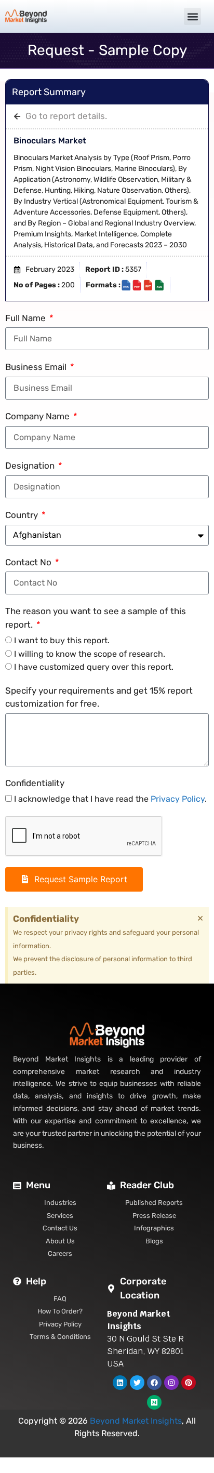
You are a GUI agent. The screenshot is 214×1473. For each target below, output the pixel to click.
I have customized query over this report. (93, 667)
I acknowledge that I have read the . (110, 799)
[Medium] (154, 1402)
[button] (192, 16)
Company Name (38, 416)
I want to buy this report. (62, 640)
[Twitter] (137, 1382)
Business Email (37, 367)
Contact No (29, 562)
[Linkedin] (120, 1382)
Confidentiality (34, 783)
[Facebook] (154, 1382)
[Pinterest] (188, 1382)
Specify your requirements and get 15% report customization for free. (99, 697)
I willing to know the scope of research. (89, 654)
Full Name (26, 318)
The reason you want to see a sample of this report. (95, 618)
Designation (31, 465)
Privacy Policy (178, 799)
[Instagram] (171, 1382)
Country (22, 515)
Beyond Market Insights (136, 1421)
